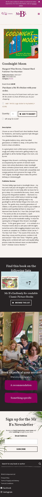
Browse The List (22, 302)
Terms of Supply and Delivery (10, 480)
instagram (7, 492)
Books (11, 79)
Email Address (21, 436)
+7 (28, 282)
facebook (7, 488)
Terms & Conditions (7, 483)
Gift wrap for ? (11, 119)
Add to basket (28, 114)
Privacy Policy (5, 478)
